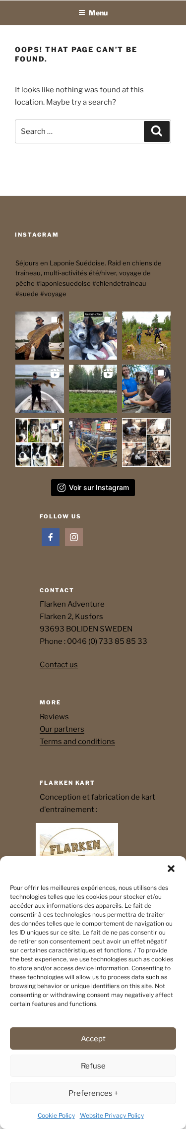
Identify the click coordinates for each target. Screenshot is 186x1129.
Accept (93, 1038)
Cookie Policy (56, 1115)
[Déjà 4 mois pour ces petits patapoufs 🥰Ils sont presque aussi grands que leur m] (93, 336)
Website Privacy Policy (112, 1115)
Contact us (59, 664)
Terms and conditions (77, 741)
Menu (98, 12)
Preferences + (93, 1093)
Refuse (93, 1066)
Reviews (54, 716)
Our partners (62, 729)
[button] (171, 869)
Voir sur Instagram (99, 487)
